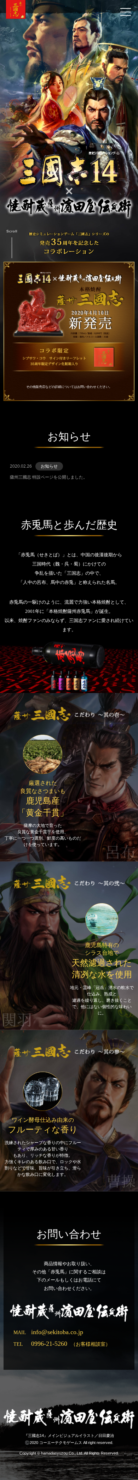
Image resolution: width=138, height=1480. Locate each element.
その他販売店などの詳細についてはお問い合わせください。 (69, 387)
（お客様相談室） (61, 1344)
